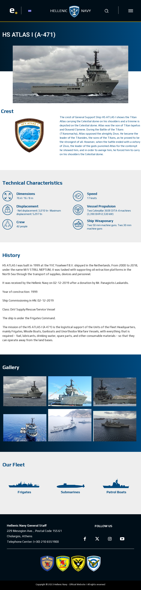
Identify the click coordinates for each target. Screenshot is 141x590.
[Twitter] (97, 539)
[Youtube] (122, 539)
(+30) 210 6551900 (46, 541)
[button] (106, 11)
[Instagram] (109, 539)
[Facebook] (84, 539)
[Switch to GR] (29, 10)
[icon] (130, 11)
